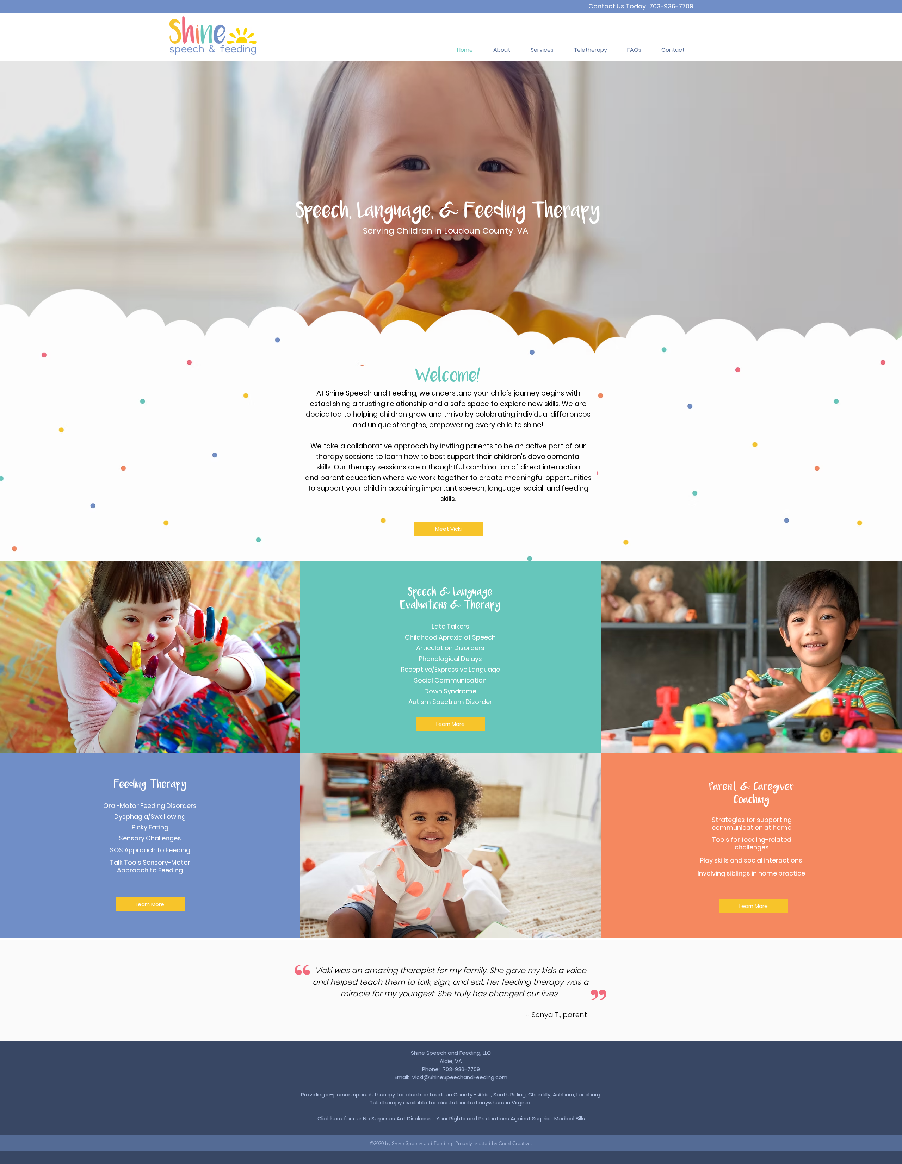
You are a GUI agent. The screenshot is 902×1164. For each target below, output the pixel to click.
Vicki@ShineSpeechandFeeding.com (459, 1077)
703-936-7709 (671, 6)
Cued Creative (515, 1143)
